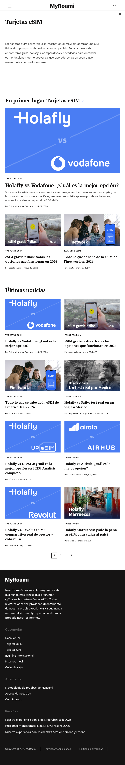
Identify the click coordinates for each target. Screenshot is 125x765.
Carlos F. (12, 545)
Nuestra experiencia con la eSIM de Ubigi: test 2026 (38, 720)
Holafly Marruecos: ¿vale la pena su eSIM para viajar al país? (90, 532)
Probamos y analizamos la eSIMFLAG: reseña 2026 (37, 726)
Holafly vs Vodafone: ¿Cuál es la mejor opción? (62, 185)
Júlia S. (70, 268)
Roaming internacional (19, 655)
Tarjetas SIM (13, 650)
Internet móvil (14, 661)
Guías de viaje (14, 667)
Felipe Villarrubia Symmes (21, 206)
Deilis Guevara (74, 474)
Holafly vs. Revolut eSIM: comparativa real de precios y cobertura (29, 534)
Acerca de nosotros (18, 693)
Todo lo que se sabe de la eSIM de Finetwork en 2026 (90, 259)
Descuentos (13, 638)
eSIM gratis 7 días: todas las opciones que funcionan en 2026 (31, 259)
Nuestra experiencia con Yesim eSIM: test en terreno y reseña (45, 732)
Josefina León (15, 268)
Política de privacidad (91, 749)
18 (71, 555)
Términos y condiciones (57, 749)
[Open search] (114, 6)
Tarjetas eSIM (13, 251)
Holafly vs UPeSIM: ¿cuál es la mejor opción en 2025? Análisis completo (30, 468)
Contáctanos (13, 699)
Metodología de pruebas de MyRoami (29, 687)
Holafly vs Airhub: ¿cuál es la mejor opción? (87, 465)
